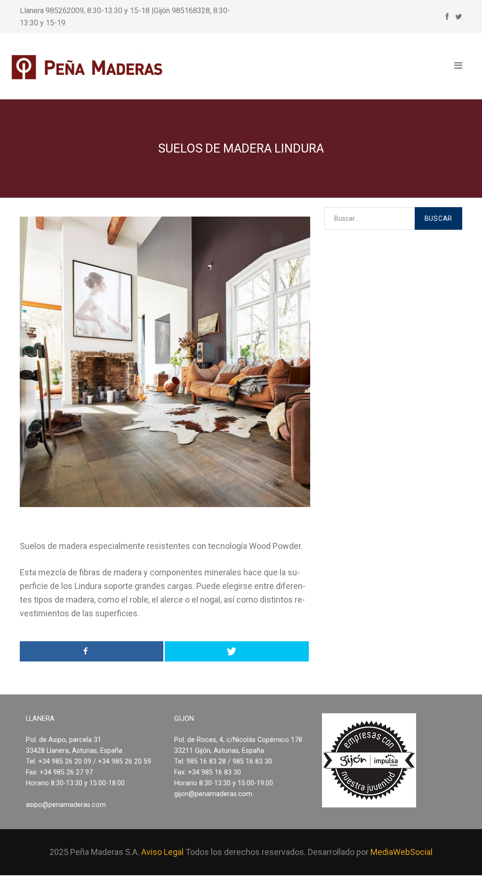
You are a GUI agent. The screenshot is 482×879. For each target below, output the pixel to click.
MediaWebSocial (401, 852)
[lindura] (165, 362)
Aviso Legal (162, 852)
